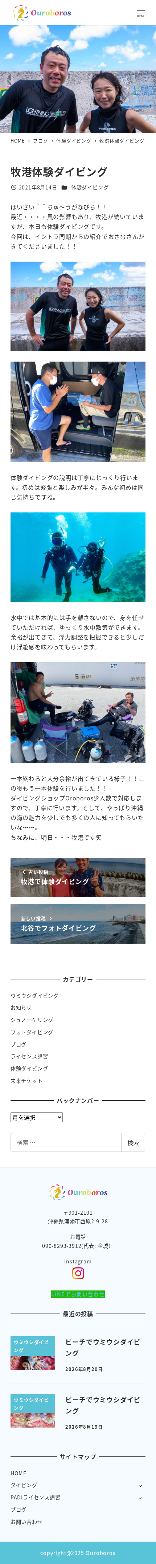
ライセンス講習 (29, 1056)
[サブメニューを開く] (140, 1485)
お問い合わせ (27, 1521)
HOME (18, 1473)
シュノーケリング (32, 1019)
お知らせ (21, 1007)
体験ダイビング (90, 187)
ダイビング (24, 1485)
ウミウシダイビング (35, 995)
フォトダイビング (32, 1032)
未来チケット (27, 1080)
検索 (133, 1142)
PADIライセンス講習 (36, 1497)
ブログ (18, 1044)
